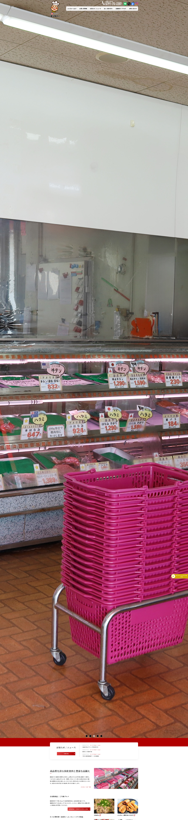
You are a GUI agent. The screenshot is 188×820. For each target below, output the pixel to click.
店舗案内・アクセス (121, 8)
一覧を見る (66, 753)
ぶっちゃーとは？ (72, 8)
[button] (87, 736)
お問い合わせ (133, 8)
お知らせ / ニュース (95, 8)
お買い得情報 (83, 8)
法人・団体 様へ (108, 8)
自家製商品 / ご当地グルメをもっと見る (78, 809)
